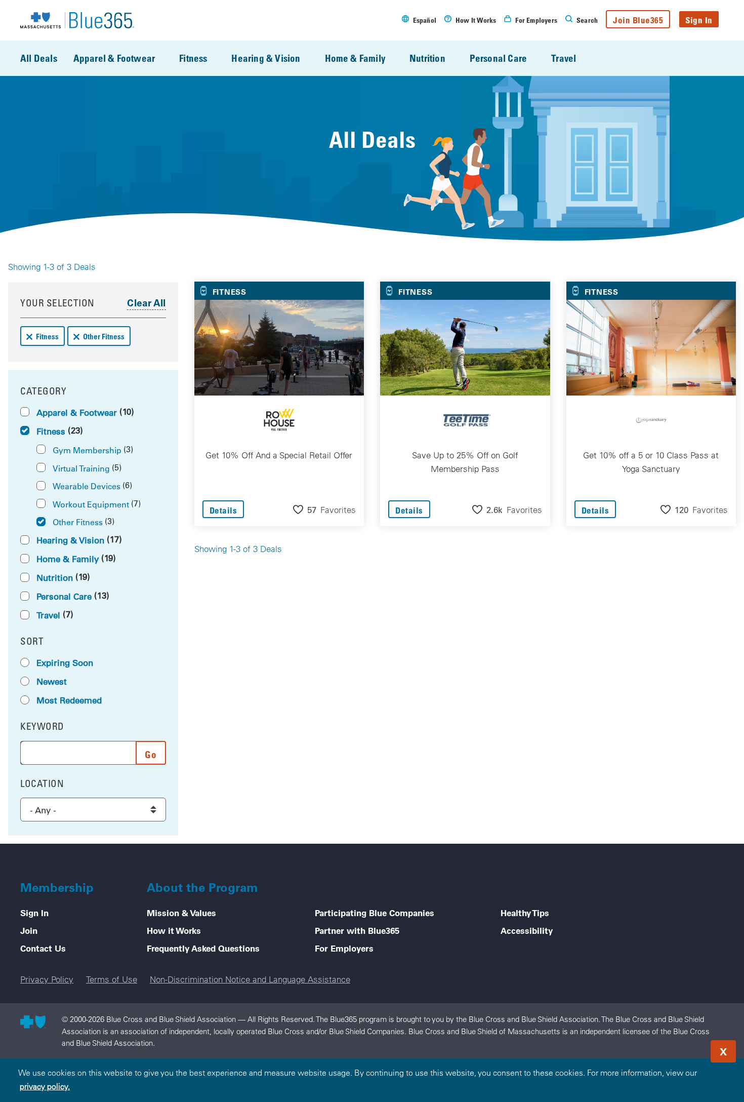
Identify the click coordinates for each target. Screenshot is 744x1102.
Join (28, 930)
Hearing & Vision (265, 58)
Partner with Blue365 (357, 930)
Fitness (193, 58)
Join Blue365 (638, 20)
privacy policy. (45, 1086)
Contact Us (43, 948)
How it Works (174, 930)
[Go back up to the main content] (675, 1048)
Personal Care (498, 58)
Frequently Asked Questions (203, 948)
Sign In (699, 20)
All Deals (38, 58)
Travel (563, 58)
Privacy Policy (46, 979)
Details (223, 510)
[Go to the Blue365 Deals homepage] (77, 20)
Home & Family (355, 58)
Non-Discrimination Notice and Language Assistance (250, 979)
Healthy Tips (525, 912)
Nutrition (427, 58)
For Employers (344, 948)
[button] (324, 509)
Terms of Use (111, 979)
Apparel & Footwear (114, 58)
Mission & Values (181, 912)
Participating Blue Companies (374, 912)
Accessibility (527, 930)
